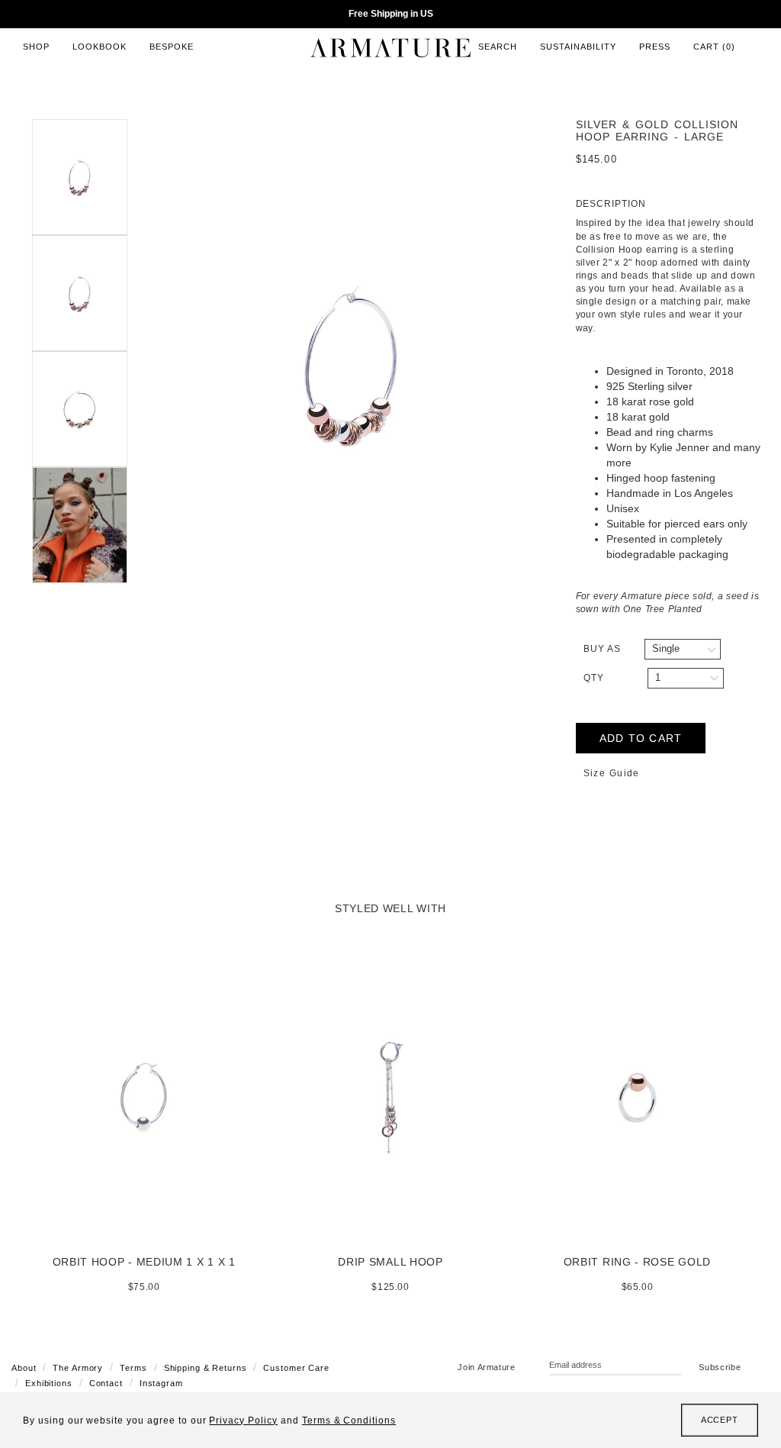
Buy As (602, 648)
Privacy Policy (243, 1420)
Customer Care (296, 1367)
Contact (106, 1383)
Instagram (161, 1383)
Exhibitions (48, 1383)
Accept (719, 1419)
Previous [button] (138, 365)
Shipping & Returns (205, 1367)
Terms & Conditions (349, 1420)
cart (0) (714, 46)
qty (593, 677)
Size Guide (611, 773)
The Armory (78, 1367)
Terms (133, 1367)
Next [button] (564, 365)
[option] (351, 365)
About (23, 1367)
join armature (487, 1367)
